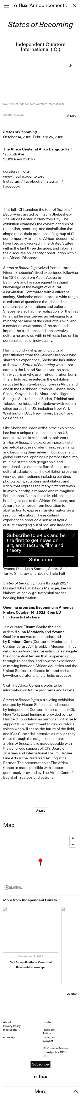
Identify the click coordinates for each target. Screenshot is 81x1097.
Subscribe (40, 559)
